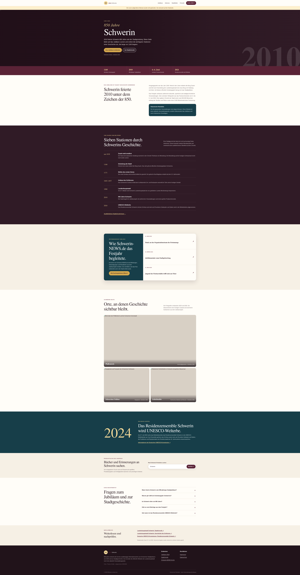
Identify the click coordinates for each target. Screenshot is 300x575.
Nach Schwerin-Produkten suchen (157, 462)
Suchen (191, 466)
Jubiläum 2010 (165, 554)
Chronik (182, 3)
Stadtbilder (175, 3)
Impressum (183, 554)
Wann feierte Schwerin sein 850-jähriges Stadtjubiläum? (159, 490)
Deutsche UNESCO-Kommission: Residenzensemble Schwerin (156, 536)
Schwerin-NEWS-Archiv (168, 560)
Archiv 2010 (191, 3)
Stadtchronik (164, 557)
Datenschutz (183, 557)
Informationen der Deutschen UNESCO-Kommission (154, 442)
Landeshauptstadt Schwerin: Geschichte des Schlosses (154, 533)
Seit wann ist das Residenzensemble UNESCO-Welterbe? (159, 513)
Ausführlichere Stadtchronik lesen (115, 214)
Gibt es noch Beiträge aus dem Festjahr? (154, 507)
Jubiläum (160, 3)
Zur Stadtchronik (130, 50)
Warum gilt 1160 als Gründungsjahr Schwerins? (156, 495)
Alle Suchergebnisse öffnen (120, 274)
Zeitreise (167, 3)
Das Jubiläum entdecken (113, 50)
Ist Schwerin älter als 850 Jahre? (152, 501)
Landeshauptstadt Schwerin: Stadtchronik (150, 530)
